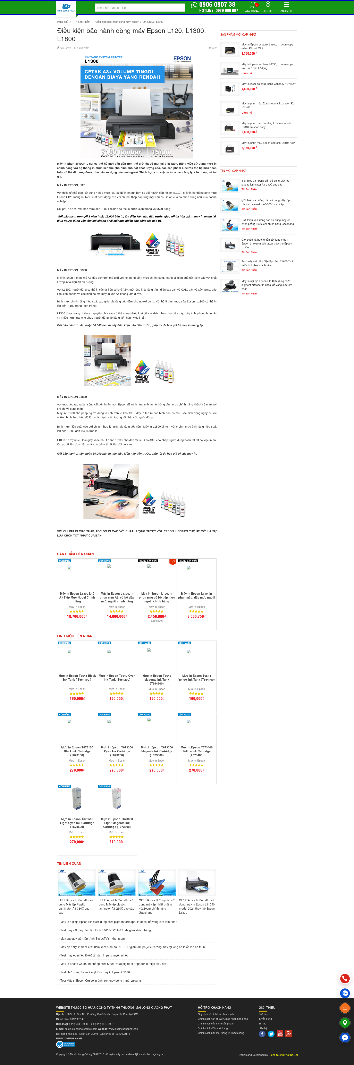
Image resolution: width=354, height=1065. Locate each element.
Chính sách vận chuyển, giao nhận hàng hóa (223, 1018)
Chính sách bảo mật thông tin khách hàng (221, 1032)
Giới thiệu (264, 1014)
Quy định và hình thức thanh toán (216, 1014)
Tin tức (262, 1023)
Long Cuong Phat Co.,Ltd (284, 1054)
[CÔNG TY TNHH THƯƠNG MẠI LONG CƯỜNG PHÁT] (66, 9)
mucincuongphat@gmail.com (81, 1028)
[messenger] (345, 1037)
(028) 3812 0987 (104, 1023)
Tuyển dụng (265, 1018)
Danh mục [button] (286, 10)
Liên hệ (267, 10)
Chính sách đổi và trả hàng (213, 1028)
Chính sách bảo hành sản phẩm (216, 1023)
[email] (345, 1008)
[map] (345, 1023)
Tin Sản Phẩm (81, 22)
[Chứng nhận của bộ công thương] (65, 1044)
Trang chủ (63, 22)
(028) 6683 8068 (78, 1023)
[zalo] (345, 993)
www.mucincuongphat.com (123, 1028)
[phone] (345, 978)
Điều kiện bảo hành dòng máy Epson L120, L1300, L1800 (129, 22)
